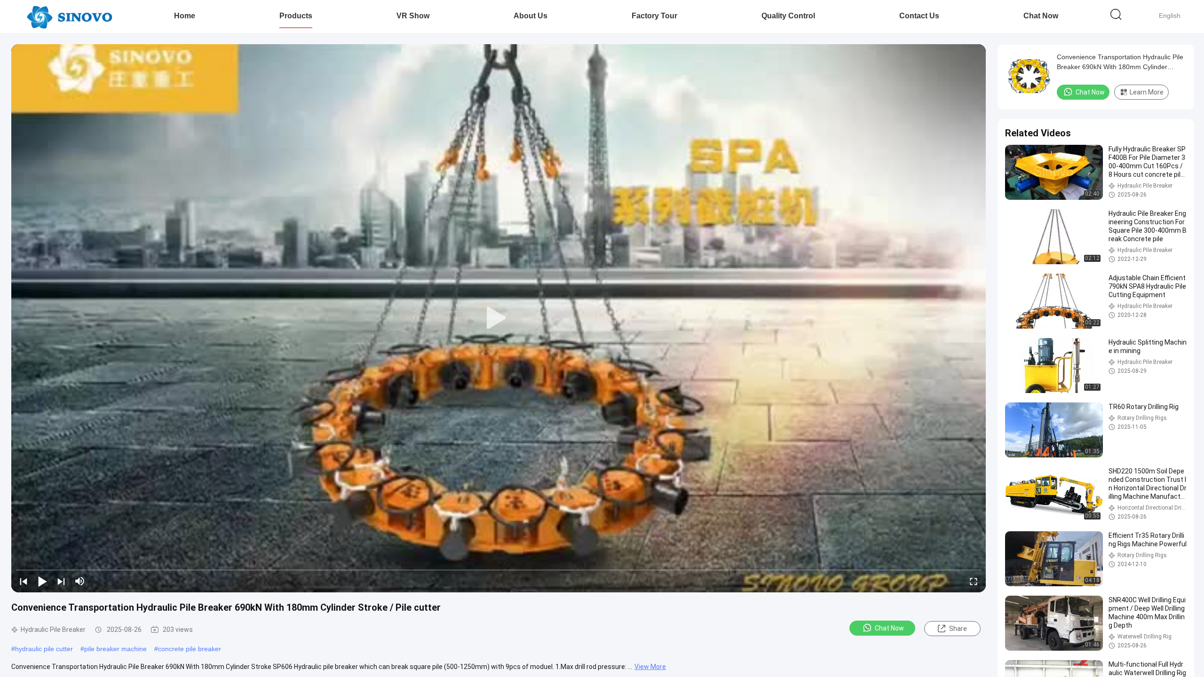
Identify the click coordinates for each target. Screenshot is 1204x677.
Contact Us (919, 16)
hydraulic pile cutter (44, 649)
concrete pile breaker (189, 649)
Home (184, 16)
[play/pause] (42, 581)
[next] (61, 581)
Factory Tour (654, 16)
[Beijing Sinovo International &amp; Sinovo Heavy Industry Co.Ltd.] (69, 16)
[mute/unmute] (80, 581)
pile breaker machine (115, 649)
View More (650, 666)
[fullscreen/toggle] (973, 581)
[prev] (23, 581)
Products (295, 16)
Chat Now (1040, 16)
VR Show (412, 16)
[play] (498, 318)
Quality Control (788, 16)
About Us (530, 16)
